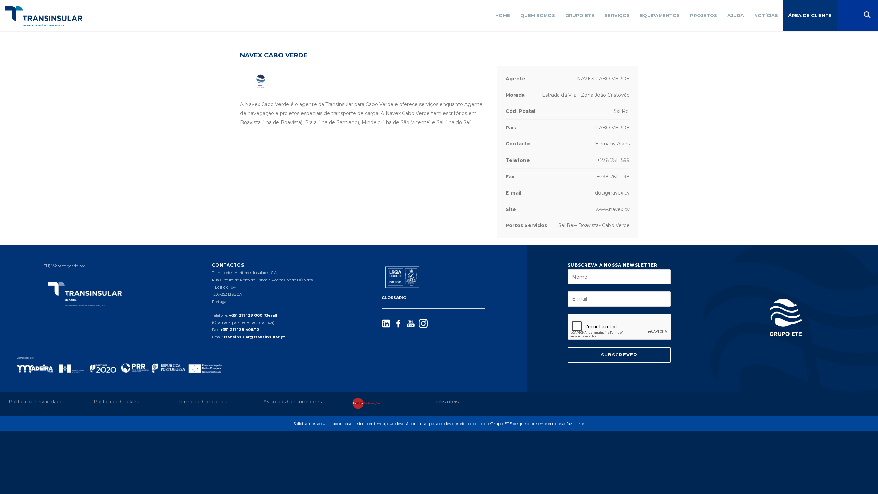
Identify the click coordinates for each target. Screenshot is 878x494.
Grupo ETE (579, 15)
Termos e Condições (202, 402)
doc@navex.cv (612, 193)
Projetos (703, 15)
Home (502, 15)
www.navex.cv (613, 209)
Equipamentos (660, 15)
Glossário (394, 297)
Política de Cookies (116, 402)
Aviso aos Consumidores (292, 402)
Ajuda (735, 15)
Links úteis (446, 402)
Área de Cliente (810, 15)
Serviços (617, 15)
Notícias (766, 15)
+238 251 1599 (613, 160)
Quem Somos (537, 15)
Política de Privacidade (36, 402)
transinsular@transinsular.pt (254, 336)
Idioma (847, 15)
